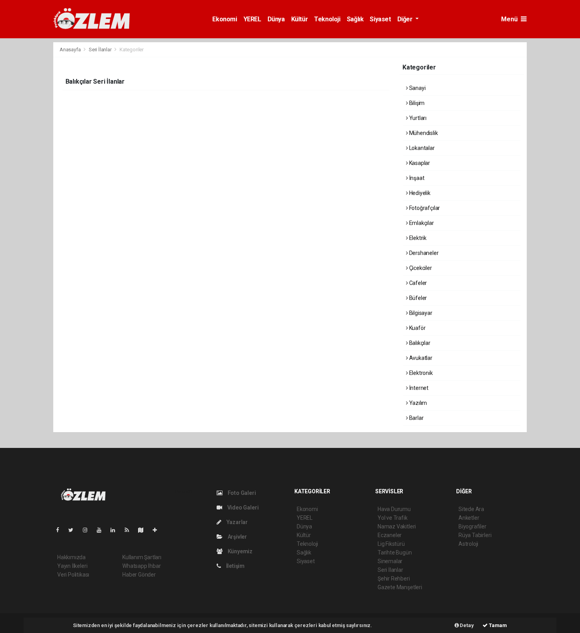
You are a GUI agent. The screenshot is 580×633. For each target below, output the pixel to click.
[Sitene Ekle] (158, 530)
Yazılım (417, 403)
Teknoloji (327, 19)
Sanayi (416, 88)
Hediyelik (419, 193)
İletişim (235, 566)
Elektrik (417, 238)
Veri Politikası (73, 574)
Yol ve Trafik (393, 518)
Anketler (468, 518)
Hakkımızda (71, 557)
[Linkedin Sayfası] (116, 530)
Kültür (299, 19)
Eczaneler (390, 535)
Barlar (415, 418)
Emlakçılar (421, 223)
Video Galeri (242, 507)
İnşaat (416, 178)
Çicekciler (420, 268)
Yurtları (417, 118)
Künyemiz (239, 551)
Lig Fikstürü (391, 544)
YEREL (252, 19)
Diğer (405, 19)
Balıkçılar (419, 343)
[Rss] (130, 530)
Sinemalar (390, 561)
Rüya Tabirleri (474, 535)
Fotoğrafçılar (424, 208)
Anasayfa (71, 49)
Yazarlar (236, 522)
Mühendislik (423, 133)
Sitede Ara (471, 509)
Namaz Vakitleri (397, 526)
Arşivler (236, 537)
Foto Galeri (241, 493)
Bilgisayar (420, 313)
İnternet (418, 388)
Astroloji (468, 544)
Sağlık (355, 19)
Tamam (497, 625)
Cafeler (417, 283)
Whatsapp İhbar (141, 566)
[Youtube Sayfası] (102, 530)
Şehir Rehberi (394, 578)
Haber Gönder (139, 574)
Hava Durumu (394, 509)
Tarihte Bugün (395, 552)
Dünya (276, 19)
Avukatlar (420, 358)
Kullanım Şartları (141, 557)
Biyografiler (472, 526)
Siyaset (380, 19)
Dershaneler (423, 253)
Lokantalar (421, 148)
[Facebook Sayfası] (60, 530)
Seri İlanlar (100, 49)
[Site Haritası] (144, 530)
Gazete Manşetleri (400, 587)
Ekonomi (224, 19)
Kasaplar (419, 163)
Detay (466, 625)
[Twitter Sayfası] (74, 530)
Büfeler (417, 298)
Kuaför (416, 328)
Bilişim (416, 103)
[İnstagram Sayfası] (88, 530)
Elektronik (420, 373)
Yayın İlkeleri (72, 566)
